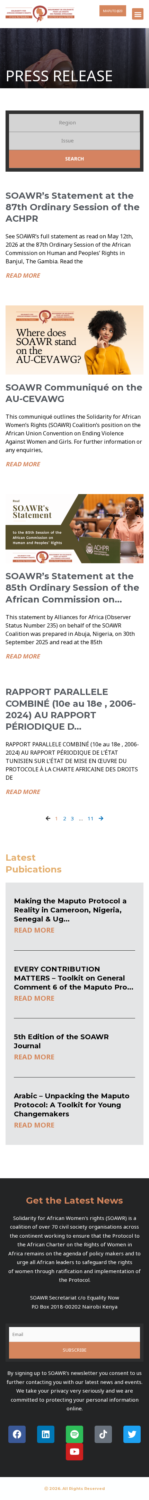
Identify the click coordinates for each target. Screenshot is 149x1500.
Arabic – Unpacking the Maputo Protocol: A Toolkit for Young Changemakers (72, 1105)
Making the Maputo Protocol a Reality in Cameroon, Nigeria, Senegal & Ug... (70, 910)
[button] (137, 14)
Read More (23, 275)
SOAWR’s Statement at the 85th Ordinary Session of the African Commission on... (72, 588)
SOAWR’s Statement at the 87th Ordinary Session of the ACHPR (73, 207)
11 (91, 818)
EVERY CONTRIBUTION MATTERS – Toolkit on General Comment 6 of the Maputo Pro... (73, 978)
